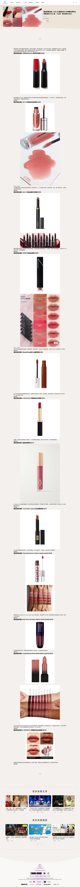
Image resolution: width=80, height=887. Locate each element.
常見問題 (48, 876)
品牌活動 (42, 2)
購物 (25, 2)
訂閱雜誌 (37, 2)
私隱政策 (41, 876)
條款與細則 (37, 876)
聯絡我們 (45, 876)
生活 (45, 16)
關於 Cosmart (32, 876)
